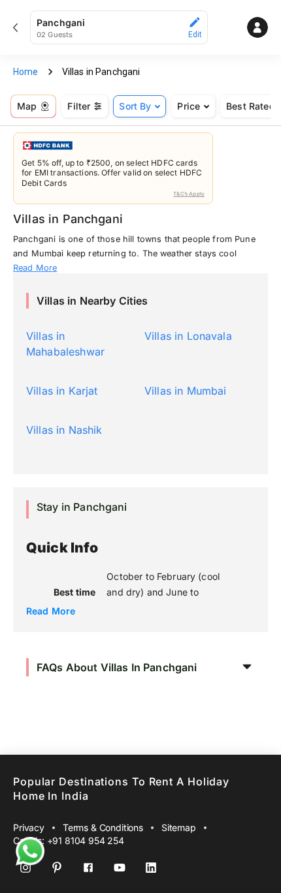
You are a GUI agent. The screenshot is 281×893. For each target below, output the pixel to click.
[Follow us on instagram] (25, 867)
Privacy (28, 827)
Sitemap (178, 827)
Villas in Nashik (64, 429)
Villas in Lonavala (188, 335)
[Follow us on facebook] (88, 867)
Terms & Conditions (103, 827)
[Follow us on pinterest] (56, 867)
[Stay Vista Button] (257, 27)
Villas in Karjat (61, 390)
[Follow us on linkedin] (151, 867)
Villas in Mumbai (185, 390)
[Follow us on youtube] (119, 867)
